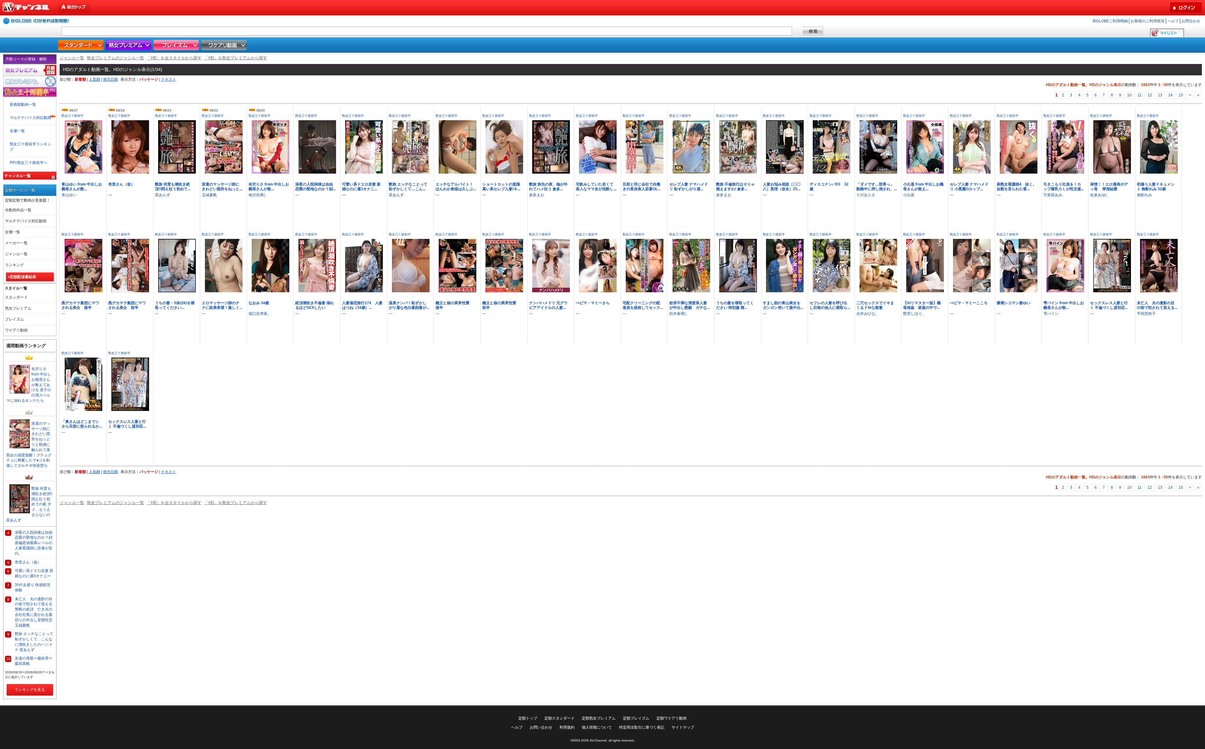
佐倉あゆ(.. (1099, 195)
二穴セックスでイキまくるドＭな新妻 (875, 305)
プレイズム (177, 45)
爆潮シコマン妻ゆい (1014, 303)
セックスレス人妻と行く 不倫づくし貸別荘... (1109, 305)
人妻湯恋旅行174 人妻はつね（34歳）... (362, 305)
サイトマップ (683, 727)
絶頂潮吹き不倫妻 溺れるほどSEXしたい (314, 305)
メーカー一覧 (16, 243)
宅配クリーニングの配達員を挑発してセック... (643, 305)
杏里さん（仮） (121, 184)
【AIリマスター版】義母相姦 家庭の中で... (922, 305)
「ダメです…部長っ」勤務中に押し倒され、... (876, 186)
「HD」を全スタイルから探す (174, 58)
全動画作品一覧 (18, 210)
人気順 (94, 79)
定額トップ (527, 718)
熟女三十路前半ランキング (30, 147)
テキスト (168, 79)
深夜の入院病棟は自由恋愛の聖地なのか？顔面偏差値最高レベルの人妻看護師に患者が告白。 (33, 543)
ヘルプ (1173, 21)
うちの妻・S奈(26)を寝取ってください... (175, 305)
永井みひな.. (866, 313)
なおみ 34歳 (259, 303)
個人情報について (597, 727)
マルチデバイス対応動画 (30, 118)
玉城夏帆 (209, 195)
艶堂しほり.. (913, 313)
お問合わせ (1190, 21)
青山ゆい (69, 195)
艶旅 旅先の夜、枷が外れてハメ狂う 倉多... (548, 186)
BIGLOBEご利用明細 (1110, 21)
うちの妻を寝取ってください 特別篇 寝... (735, 305)
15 (1181, 95)
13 (1160, 95)
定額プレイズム (636, 718)
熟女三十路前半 (72, 115)
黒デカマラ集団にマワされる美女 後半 (80, 305)
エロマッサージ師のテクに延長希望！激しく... (222, 305)
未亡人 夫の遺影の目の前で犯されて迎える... (1157, 305)
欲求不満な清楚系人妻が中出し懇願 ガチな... (689, 305)
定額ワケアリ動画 (671, 718)
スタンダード (81, 45)
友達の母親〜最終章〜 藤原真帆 (35, 661)
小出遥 (908, 195)
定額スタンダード (559, 718)
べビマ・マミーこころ (969, 303)
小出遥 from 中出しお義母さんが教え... (923, 186)
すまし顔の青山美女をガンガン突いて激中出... (783, 305)
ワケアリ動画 (224, 45)
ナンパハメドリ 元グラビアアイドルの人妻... (548, 305)
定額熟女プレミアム (599, 718)
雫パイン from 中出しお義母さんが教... (1063, 305)
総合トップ (74, 6)
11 (1140, 95)
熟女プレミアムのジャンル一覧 (115, 58)
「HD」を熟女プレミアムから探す (235, 58)
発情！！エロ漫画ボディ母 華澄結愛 (1109, 186)
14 (1170, 95)
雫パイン (1050, 313)
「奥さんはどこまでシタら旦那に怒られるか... (82, 423)
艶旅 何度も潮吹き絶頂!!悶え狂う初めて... (172, 186)
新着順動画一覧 (23, 104)
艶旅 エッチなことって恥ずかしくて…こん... (408, 186)
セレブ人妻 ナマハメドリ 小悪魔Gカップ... (969, 186)
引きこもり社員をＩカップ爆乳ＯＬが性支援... (1063, 186)
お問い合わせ (541, 727)
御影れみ (1144, 195)
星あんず (162, 195)
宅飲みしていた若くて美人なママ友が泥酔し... (596, 186)
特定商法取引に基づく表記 (641, 727)
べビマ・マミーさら (593, 303)
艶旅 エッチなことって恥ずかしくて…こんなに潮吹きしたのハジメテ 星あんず (34, 642)
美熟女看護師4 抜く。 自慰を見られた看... (1016, 186)
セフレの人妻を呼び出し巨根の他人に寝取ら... (830, 305)
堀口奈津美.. (259, 313)
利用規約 (567, 727)
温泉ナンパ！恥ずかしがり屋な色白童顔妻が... (409, 305)
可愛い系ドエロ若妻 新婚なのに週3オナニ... (361, 186)
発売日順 (110, 79)
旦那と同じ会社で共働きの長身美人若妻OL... (642, 186)
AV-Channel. (599, 740)
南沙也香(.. (258, 195)
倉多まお (536, 195)
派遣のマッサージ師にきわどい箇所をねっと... (222, 186)
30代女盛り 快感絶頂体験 (32, 587)
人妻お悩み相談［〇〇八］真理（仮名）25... (782, 186)
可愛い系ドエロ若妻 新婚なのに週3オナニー (34, 573)
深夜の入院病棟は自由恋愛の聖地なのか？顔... (315, 186)
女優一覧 (17, 131)
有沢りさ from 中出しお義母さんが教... (269, 186)
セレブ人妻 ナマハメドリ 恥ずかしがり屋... (688, 186)
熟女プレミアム (129, 45)
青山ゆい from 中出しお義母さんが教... (82, 186)
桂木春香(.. (678, 313)
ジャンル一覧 (72, 58)
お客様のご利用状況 (1148, 21)
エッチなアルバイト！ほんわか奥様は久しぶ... (456, 186)
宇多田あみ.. (1053, 195)
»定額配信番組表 (22, 277)
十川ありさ (865, 195)
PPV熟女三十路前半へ (28, 162)
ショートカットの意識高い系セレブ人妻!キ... (501, 186)
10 (1129, 95)
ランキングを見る (30, 689)
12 (1150, 95)
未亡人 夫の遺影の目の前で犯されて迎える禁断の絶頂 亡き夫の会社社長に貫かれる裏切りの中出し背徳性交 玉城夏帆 (35, 612)
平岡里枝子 (1146, 313)
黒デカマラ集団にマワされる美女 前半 (127, 305)
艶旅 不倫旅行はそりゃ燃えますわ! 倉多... (735, 186)
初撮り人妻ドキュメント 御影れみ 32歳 (1156, 186)
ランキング (14, 265)
